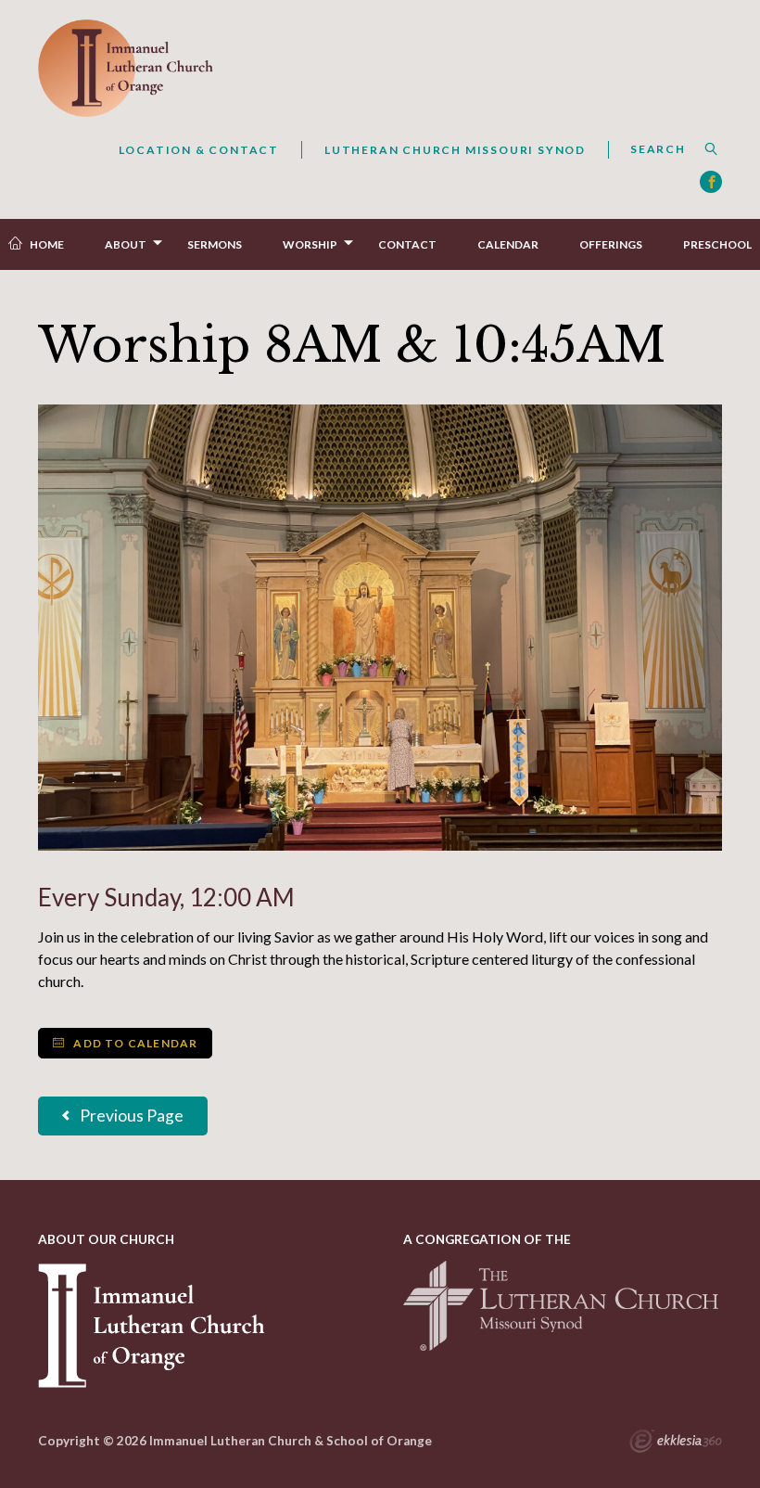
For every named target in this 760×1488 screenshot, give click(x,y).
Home (47, 244)
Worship (310, 244)
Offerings (610, 244)
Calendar (507, 244)
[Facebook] (711, 182)
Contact (407, 244)
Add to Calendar (133, 1043)
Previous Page (130, 1115)
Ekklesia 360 (675, 1443)
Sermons (214, 244)
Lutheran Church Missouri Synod (455, 150)
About (125, 244)
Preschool (717, 244)
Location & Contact (199, 150)
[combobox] (665, 149)
